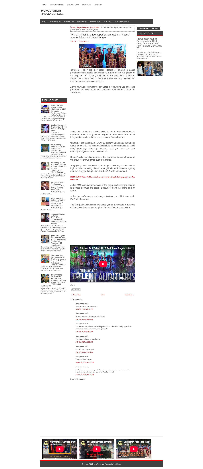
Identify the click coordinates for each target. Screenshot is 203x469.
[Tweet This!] (76, 285)
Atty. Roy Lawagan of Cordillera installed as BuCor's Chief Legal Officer (59, 128)
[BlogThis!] (75, 289)
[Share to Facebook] (79, 289)
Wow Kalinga (95, 21)
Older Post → (129, 295)
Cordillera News (57, 5)
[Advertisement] (102, 113)
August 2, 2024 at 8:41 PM (85, 375)
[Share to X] (77, 289)
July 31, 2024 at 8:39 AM (84, 352)
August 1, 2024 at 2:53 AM (85, 362)
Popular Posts (143, 28)
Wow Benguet (55, 21)
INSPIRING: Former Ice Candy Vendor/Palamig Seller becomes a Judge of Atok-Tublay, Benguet (58, 218)
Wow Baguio (69, 21)
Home (44, 5)
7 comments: (83, 41)
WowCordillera (51, 10)
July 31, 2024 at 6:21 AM (84, 342)
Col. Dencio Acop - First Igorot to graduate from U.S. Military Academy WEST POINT (57, 185)
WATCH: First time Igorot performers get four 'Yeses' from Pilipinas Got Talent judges (99, 36)
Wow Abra (107, 21)
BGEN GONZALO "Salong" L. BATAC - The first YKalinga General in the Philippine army (58, 201)
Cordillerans (117, 464)
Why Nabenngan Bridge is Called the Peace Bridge (58, 146)
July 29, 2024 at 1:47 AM (84, 319)
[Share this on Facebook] (75, 285)
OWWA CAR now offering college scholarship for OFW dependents (58, 108)
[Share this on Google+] (77, 285)
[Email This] (72, 289)
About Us (98, 5)
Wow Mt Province (122, 21)
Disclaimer (86, 5)
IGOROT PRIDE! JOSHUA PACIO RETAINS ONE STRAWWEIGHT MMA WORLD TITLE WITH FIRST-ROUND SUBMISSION (53, 280)
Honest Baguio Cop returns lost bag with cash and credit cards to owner (58, 165)
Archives (155, 28)
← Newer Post (76, 295)
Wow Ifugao (81, 21)
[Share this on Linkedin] (80, 285)
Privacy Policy (73, 5)
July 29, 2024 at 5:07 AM (84, 332)
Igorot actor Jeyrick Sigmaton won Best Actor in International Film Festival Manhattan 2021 (58, 239)
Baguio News (94, 27)
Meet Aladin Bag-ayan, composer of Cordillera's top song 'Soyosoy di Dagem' (58, 258)
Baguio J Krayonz (83, 27)
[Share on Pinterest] (79, 285)
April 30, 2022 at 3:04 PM (84, 309)
